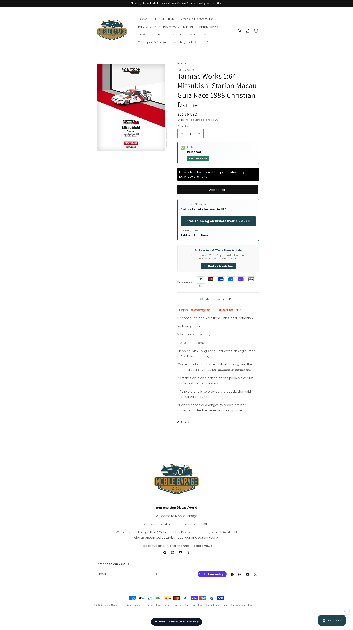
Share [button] (185, 421)
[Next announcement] (258, 3)
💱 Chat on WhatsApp (218, 266)
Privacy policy (152, 604)
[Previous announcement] (95, 3)
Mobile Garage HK (113, 605)
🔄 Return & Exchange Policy (218, 299)
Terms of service (173, 604)
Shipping (183, 119)
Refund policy (134, 604)
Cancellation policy (241, 604)
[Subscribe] (156, 574)
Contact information (217, 604)
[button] (197, 19)
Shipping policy (193, 604)
